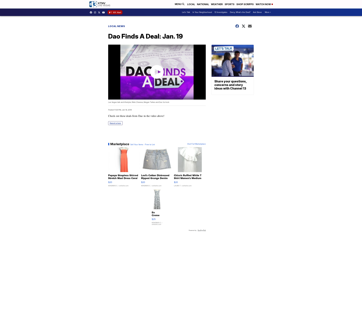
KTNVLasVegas (91, 12)
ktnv (95, 12)
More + (268, 12)
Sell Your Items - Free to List (142, 145)
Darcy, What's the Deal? (240, 12)
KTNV (100, 12)
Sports (229, 4)
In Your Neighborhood (202, 12)
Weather (217, 4)
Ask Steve (257, 12)
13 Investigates (221, 12)
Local (191, 4)
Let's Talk (186, 12)
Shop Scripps (245, 4)
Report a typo (115, 123)
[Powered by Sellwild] (202, 230)
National (203, 4)
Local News (116, 26)
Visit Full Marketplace (196, 144)
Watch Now (264, 4)
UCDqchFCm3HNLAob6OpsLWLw (104, 12)
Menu (178, 4)
